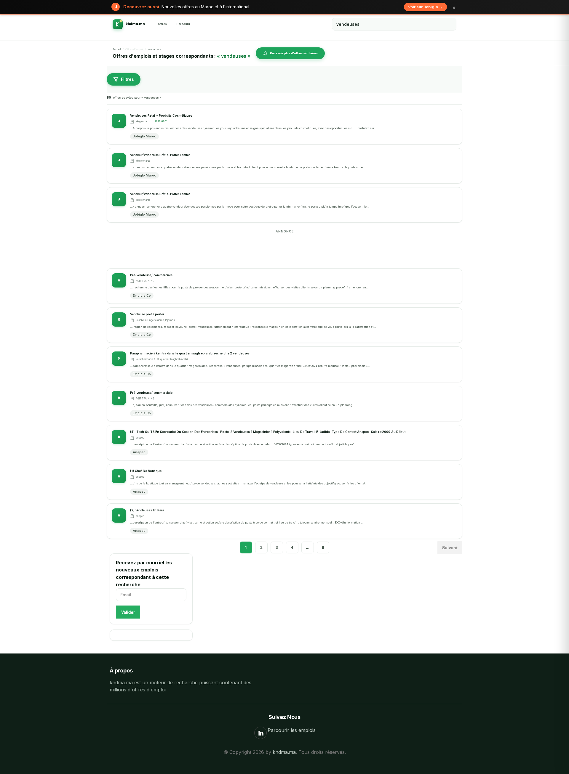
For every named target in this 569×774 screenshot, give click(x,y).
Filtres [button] (127, 79)
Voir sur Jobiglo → (425, 6)
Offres (162, 23)
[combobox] (394, 24)
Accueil (117, 49)
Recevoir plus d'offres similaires (294, 53)
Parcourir (183, 23)
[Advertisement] (284, 248)
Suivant (450, 547)
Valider (128, 612)
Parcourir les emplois (292, 730)
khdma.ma (284, 752)
